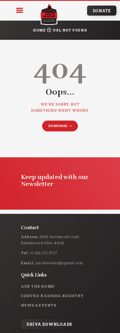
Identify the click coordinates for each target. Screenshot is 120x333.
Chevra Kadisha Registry (52, 295)
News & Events (38, 305)
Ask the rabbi (38, 286)
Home (39, 30)
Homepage (57, 126)
